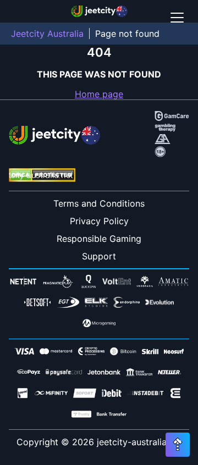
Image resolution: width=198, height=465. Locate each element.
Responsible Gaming (99, 238)
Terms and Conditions (99, 203)
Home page (99, 93)
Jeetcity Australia (47, 33)
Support (99, 256)
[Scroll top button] (178, 445)
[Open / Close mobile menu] (177, 17)
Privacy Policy (99, 220)
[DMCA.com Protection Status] (42, 176)
